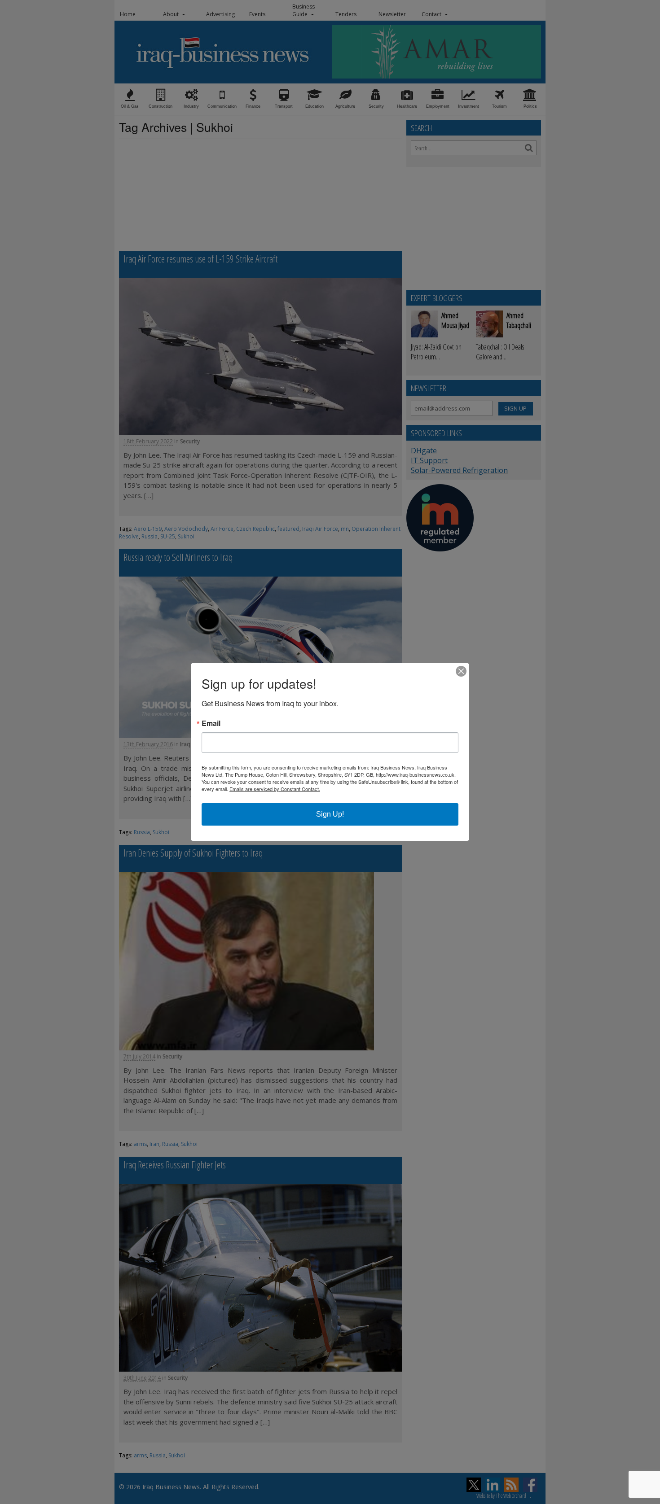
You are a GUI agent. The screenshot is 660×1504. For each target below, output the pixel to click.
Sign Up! (330, 814)
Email (211, 723)
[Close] (461, 671)
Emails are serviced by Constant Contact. (274, 788)
